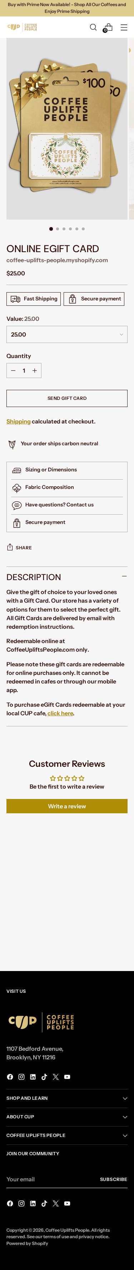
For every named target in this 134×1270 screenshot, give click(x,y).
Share (24, 547)
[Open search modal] (93, 27)
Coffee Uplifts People (67, 1230)
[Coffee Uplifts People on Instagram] (22, 1078)
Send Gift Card (67, 398)
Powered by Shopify (27, 1243)
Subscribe (114, 1179)
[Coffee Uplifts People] (22, 27)
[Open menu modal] (123, 27)
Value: (22, 318)
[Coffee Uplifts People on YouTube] (68, 1078)
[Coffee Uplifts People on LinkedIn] (33, 1078)
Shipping (18, 421)
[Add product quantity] (34, 370)
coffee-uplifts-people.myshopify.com (57, 260)
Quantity (18, 355)
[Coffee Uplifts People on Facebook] (10, 1078)
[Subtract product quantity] (13, 370)
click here (60, 713)
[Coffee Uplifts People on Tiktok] (45, 1078)
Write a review (67, 806)
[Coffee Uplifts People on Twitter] (56, 1078)
